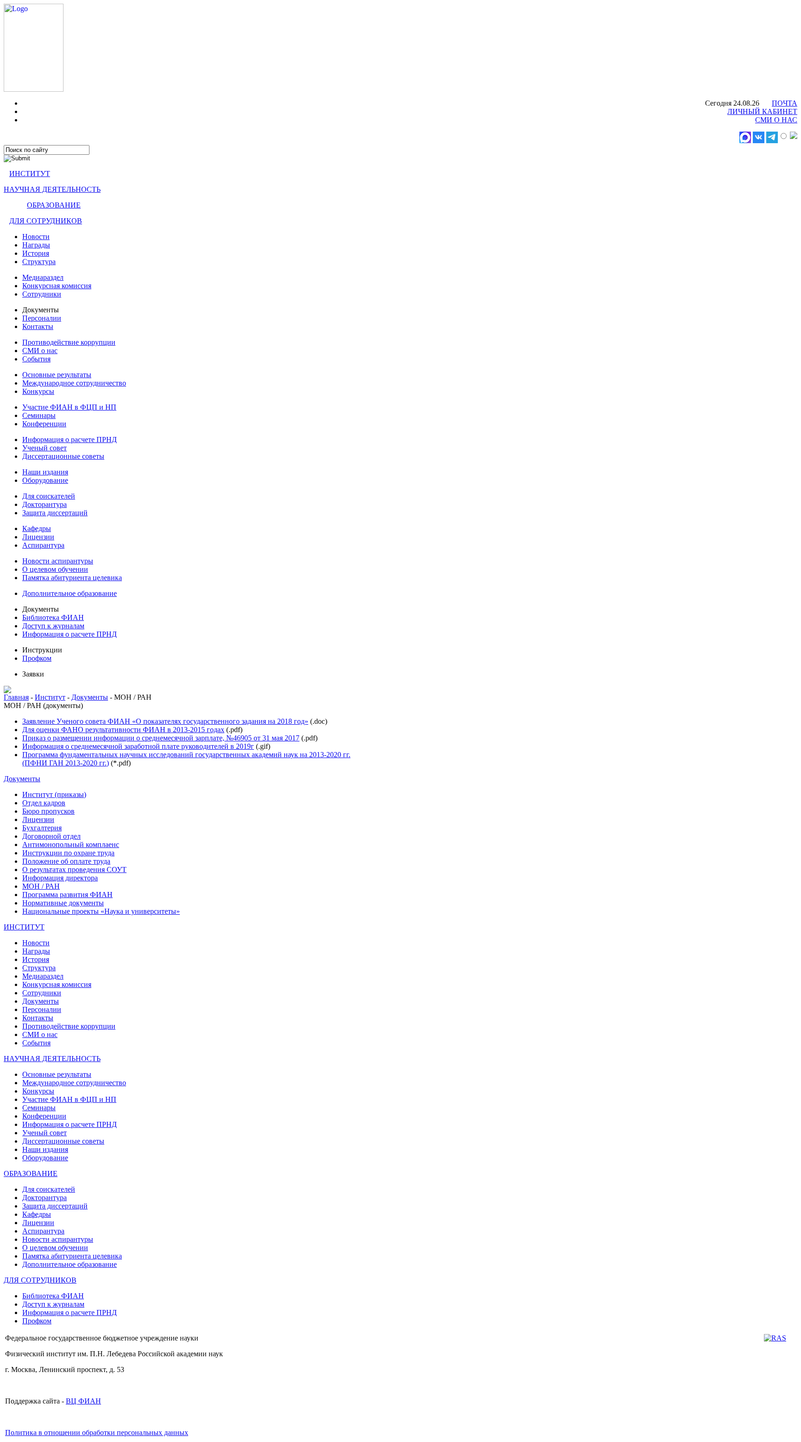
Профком (36, 658)
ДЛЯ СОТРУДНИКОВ (45, 221)
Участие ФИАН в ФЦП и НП (69, 407)
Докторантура (44, 504)
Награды (36, 245)
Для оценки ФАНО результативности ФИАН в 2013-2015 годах (123, 730)
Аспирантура (43, 545)
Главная (16, 697)
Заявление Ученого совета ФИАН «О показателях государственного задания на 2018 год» (165, 721)
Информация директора (60, 878)
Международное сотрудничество (74, 383)
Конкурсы (38, 391)
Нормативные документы (63, 903)
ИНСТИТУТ (29, 173)
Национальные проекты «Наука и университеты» (101, 911)
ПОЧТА (784, 103)
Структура (39, 262)
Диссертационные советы (63, 456)
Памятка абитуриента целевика (72, 578)
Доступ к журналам (53, 626)
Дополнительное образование (69, 593)
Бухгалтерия (42, 828)
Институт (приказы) (54, 794)
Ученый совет (44, 448)
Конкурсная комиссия (56, 286)
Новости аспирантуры (57, 561)
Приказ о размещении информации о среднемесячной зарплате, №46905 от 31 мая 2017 (160, 738)
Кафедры (36, 528)
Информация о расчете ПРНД (69, 439)
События (36, 359)
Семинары (39, 415)
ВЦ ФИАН (83, 1401)
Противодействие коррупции (68, 342)
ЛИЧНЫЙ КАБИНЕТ (762, 111)
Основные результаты (56, 375)
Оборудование (45, 480)
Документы (89, 697)
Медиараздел (43, 277)
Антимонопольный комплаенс (70, 844)
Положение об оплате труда (66, 861)
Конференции (44, 424)
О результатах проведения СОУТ (74, 869)
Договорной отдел (51, 836)
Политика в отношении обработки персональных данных (96, 1432)
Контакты (37, 326)
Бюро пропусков (48, 811)
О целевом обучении (55, 569)
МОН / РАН (41, 886)
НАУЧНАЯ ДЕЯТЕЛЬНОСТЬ (52, 189)
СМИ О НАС (776, 120)
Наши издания (45, 472)
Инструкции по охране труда (68, 853)
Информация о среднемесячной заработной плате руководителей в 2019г (138, 746)
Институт (50, 697)
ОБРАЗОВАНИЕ (54, 205)
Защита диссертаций (55, 513)
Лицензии (38, 537)
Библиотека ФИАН (53, 617)
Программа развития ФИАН (67, 894)
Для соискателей (48, 496)
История (35, 253)
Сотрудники (41, 294)
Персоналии (41, 318)
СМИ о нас (39, 350)
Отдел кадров (43, 803)
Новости (36, 236)
